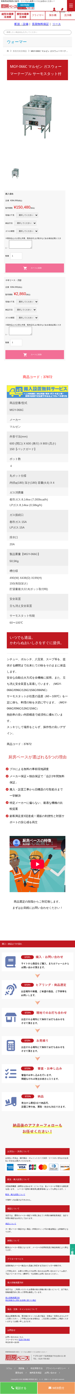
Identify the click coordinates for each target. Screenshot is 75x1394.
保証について (10, 1224)
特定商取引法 (37, 1368)
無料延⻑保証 (36, 1373)
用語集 (21, 1368)
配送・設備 (21, 24)
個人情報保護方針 (12, 1298)
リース (56, 24)
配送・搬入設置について (15, 1194)
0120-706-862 (24, 5)
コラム (9, 1368)
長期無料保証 (40, 24)
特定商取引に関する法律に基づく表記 (20, 1300)
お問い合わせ (51, 1373)
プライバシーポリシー (56, 1368)
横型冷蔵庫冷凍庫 (23, 15)
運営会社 (19, 1373)
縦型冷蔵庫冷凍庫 (8, 15)
